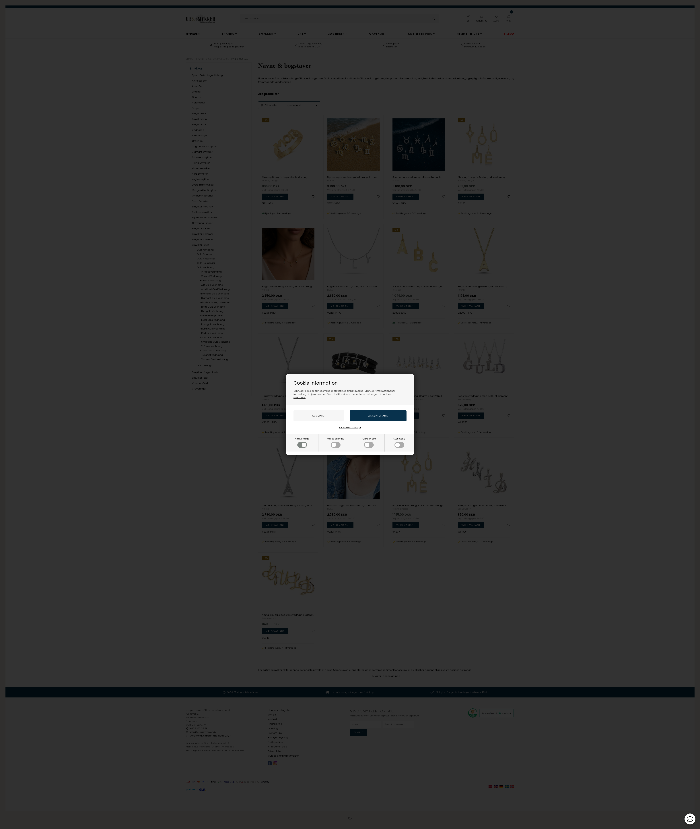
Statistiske (399, 438)
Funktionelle (369, 438)
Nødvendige (302, 438)
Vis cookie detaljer (350, 427)
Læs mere (299, 397)
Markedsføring (335, 438)
